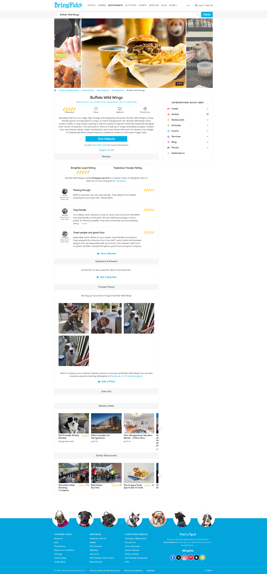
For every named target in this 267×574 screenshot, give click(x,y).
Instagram (138, 376)
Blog (164, 5)
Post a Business (132, 546)
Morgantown (118, 90)
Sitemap (150, 570)
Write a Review (132, 550)
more (84, 223)
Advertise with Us (98, 538)
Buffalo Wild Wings (136, 90)
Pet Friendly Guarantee (136, 558)
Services (154, 5)
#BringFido (187, 550)
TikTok (126, 376)
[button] (187, 109)
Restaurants (115, 5)
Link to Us (94, 554)
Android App (60, 558)
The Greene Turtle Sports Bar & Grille (133, 486)
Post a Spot (188, 534)
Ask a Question (108, 277)
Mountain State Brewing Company (67, 488)
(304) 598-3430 (99, 145)
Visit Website (106, 139)
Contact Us (130, 542)
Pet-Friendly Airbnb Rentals (69, 436)
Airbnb (102, 5)
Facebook (115, 376)
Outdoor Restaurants (69, 90)
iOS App (58, 554)
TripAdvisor (121, 181)
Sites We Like (96, 561)
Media (93, 542)
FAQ (127, 561)
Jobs (56, 542)
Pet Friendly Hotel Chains (102, 558)
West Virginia (103, 90)
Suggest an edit (106, 150)
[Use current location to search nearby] (198, 15)
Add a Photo (108, 381)
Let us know (169, 542)
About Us (58, 538)
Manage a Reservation (136, 538)
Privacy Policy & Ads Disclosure (105, 570)
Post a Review (108, 253)
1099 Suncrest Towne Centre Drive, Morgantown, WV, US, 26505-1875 (106, 102)
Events (143, 5)
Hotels (92, 5)
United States (87, 90)
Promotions (59, 546)
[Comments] (65, 331)
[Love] (61, 331)
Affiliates (94, 550)
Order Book (59, 561)
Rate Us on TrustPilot (64, 550)
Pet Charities (96, 546)
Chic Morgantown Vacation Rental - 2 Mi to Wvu (138, 436)
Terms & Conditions (133, 570)
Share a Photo (132, 554)
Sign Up (209, 5)
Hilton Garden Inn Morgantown (100, 436)
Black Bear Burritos (96, 486)
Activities (130, 5)
